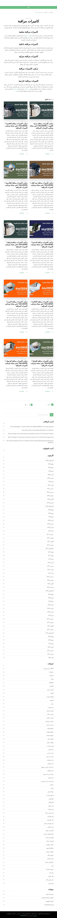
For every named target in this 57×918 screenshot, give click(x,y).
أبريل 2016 (51, 605)
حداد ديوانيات (50, 760)
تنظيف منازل (50, 742)
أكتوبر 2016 (50, 583)
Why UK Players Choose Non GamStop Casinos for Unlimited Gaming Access (31, 437)
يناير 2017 (51, 573)
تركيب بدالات (50, 714)
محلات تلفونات (50, 844)
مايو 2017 (51, 559)
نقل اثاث (51, 873)
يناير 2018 (51, 531)
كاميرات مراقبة (28, 35)
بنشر (52, 704)
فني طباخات (50, 816)
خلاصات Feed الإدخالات (47, 898)
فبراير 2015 (50, 654)
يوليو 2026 (51, 464)
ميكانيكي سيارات (49, 862)
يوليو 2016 (51, 594)
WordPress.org (49, 905)
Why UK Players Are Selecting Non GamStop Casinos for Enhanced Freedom (31, 433)
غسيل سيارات (50, 795)
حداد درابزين (50, 753)
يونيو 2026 (51, 467)
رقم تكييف (51, 778)
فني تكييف (51, 806)
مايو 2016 (51, 601)
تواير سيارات (50, 746)
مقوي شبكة (50, 855)
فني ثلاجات (51, 809)
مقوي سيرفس (50, 851)
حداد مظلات (50, 770)
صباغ (52, 788)
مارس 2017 (50, 566)
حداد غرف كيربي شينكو (47, 767)
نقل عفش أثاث (50, 880)
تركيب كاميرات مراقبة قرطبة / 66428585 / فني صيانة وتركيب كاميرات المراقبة (16, 244)
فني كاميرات (50, 820)
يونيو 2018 (51, 513)
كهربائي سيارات (49, 837)
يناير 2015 (51, 657)
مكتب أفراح (50, 858)
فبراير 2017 (50, 569)
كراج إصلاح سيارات (48, 834)
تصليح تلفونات (50, 732)
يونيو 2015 (51, 640)
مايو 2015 (51, 643)
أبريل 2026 (51, 474)
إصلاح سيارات (50, 697)
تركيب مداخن (50, 725)
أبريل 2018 (51, 520)
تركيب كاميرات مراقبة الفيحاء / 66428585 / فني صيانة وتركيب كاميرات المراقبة (42, 363)
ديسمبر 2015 (50, 619)
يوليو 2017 (51, 552)
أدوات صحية (50, 689)
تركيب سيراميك (49, 721)
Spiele (52, 686)
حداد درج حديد (50, 756)
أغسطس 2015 (50, 633)
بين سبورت (51, 707)
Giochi (52, 675)
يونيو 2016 (51, 598)
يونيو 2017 (51, 555)
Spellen (51, 682)
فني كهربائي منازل (49, 823)
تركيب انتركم (50, 711)
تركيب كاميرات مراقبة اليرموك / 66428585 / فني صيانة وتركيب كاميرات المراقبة (16, 363)
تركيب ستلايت (50, 718)
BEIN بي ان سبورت (48, 668)
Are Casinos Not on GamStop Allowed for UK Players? (38, 430)
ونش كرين (51, 883)
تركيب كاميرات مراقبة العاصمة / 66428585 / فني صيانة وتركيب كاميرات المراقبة (16, 126)
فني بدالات (27, 89)
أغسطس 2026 (50, 460)
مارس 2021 (50, 488)
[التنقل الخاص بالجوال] (28, 7)
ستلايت (52, 785)
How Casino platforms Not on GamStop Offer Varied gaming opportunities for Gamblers (30, 441)
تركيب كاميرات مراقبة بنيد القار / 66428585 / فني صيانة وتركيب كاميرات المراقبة (41, 185)
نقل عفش (51, 876)
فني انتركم (15, 89)
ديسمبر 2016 (50, 576)
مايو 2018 (51, 517)
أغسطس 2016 (50, 591)
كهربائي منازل (50, 841)
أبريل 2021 (51, 485)
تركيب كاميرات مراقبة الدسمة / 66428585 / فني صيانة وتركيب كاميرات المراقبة (42, 244)
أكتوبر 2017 (50, 541)
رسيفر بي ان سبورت (48, 774)
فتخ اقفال (51, 802)
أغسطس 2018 (50, 506)
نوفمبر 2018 (50, 495)
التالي (48, 404)
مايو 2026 (51, 471)
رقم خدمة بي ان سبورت (47, 781)
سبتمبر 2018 (50, 503)
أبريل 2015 (51, 647)
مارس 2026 (50, 478)
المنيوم (52, 700)
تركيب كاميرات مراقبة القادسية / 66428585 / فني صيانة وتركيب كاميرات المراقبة (16, 185)
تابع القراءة (47, 153)
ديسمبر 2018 (50, 492)
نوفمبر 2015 (50, 622)
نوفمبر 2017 (50, 538)
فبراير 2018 (50, 527)
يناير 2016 (51, 615)
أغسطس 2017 (50, 548)
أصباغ (52, 693)
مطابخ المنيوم (50, 848)
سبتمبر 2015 (50, 629)
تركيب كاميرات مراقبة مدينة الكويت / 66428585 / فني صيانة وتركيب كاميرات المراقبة (41, 126)
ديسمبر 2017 (50, 534)
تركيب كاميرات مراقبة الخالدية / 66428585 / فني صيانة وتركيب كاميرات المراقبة (42, 304)
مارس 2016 (50, 608)
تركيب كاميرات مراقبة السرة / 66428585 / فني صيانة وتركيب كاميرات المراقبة (16, 304)
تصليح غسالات (50, 735)
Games (51, 672)
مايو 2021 (51, 481)
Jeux (52, 679)
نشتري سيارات (50, 869)
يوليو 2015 (51, 636)
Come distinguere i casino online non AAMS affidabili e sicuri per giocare (32, 426)
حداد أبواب (51, 749)
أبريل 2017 (51, 562)
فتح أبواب (51, 799)
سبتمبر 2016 (50, 587)
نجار (52, 866)
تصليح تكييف (50, 728)
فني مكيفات (50, 827)
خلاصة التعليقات (49, 901)
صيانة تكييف (50, 792)
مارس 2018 (50, 524)
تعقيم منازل (50, 739)
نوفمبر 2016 (50, 580)
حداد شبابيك (50, 763)
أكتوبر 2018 (50, 499)
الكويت (17, 91)
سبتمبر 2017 (50, 545)
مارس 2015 (50, 650)
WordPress (23, 915)
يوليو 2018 (51, 510)
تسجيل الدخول (50, 894)
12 (25, 405)
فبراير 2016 (50, 612)
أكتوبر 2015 (50, 626)
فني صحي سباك (49, 813)
